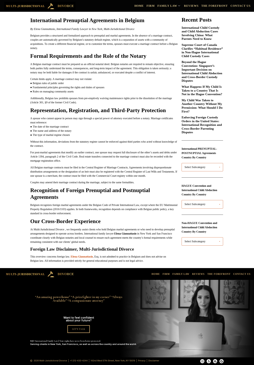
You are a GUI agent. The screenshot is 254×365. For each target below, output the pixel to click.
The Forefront (214, 5)
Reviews (191, 5)
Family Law (167, 5)
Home (139, 5)
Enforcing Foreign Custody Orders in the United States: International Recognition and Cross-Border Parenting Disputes (202, 125)
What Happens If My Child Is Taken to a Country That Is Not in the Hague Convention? (202, 90)
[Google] (221, 361)
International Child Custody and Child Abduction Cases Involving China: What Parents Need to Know (200, 33)
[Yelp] (209, 361)
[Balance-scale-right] (215, 361)
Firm (151, 5)
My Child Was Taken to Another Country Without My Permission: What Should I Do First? (202, 105)
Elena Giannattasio (82, 256)
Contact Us (241, 5)
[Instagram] (202, 361)
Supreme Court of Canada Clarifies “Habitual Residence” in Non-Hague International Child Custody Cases (202, 50)
